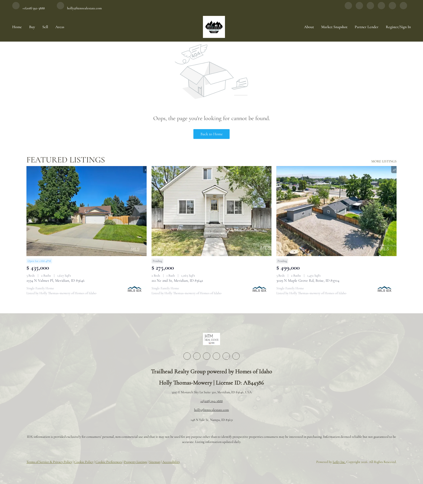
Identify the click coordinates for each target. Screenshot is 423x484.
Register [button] (392, 26)
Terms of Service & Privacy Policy (49, 462)
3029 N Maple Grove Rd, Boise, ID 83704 (307, 280)
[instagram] (381, 8)
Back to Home (211, 134)
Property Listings (135, 462)
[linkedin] (359, 8)
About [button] (309, 26)
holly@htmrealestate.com (211, 410)
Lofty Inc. (339, 462)
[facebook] (348, 8)
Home (17, 26)
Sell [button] (45, 26)
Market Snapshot (334, 26)
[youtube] (392, 8)
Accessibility (171, 462)
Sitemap (154, 462)
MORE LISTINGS (384, 161)
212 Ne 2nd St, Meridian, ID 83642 (177, 280)
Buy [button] (32, 26)
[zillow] (370, 8)
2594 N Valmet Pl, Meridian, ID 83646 (55, 280)
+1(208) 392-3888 (211, 401)
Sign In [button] (405, 26)
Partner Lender (366, 26)
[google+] (403, 8)
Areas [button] (59, 26)
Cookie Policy (84, 462)
